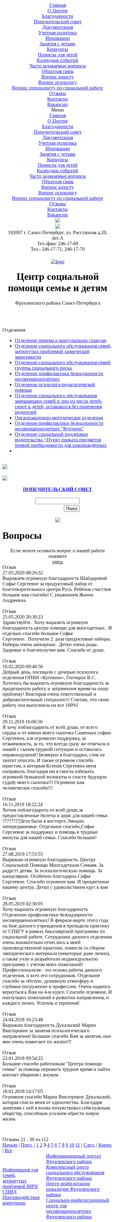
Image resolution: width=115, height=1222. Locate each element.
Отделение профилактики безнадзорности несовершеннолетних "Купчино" (59, 426)
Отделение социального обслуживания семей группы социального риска (62, 365)
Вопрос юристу (57, 76)
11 (77, 1145)
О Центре (58, 121)
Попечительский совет (58, 21)
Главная (57, 115)
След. (89, 1145)
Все (8, 1150)
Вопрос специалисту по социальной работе (57, 87)
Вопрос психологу (57, 82)
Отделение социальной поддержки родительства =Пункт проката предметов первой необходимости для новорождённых (61, 440)
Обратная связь (58, 181)
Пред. (27, 1145)
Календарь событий (57, 170)
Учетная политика (57, 32)
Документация (57, 137)
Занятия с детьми (57, 43)
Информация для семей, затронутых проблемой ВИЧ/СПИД (20, 1180)
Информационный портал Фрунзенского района (73, 1158)
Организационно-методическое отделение (59, 417)
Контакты (57, 209)
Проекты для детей (58, 54)
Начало (9, 1145)
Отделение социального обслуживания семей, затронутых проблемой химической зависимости (63, 351)
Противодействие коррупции (21, 1200)
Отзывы (57, 93)
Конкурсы (57, 49)
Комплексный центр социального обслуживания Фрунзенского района (75, 1172)
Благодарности (57, 16)
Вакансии (57, 104)
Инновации (57, 148)
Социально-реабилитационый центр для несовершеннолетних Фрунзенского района (77, 1208)
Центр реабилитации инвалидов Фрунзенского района (73, 1189)
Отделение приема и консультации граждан (60, 340)
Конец (105, 1145)
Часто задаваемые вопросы (57, 176)
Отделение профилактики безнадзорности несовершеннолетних (59, 376)
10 (71, 1145)
